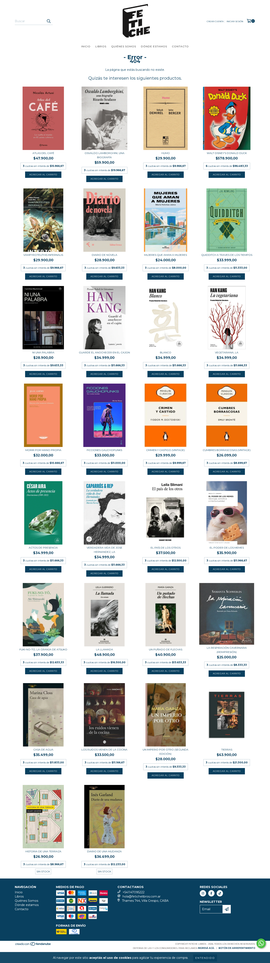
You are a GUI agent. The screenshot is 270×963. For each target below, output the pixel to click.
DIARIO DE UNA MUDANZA (104, 851)
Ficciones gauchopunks (104, 450)
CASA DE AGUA (43, 749)
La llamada (104, 649)
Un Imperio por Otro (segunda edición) (165, 751)
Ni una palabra (43, 352)
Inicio (85, 46)
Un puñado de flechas (165, 649)
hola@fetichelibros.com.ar (142, 896)
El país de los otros (166, 547)
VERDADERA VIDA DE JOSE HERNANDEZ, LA (104, 549)
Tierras (226, 749)
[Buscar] (48, 21)
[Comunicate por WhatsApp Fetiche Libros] (261, 943)
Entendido (205, 957)
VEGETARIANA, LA (226, 352)
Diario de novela (104, 254)
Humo (165, 153)
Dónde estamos (154, 46)
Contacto (180, 46)
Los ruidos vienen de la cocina (104, 749)
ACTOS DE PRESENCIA (43, 547)
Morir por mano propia (43, 450)
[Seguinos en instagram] (203, 893)
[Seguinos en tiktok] (220, 893)
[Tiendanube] (33, 945)
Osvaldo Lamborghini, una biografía (104, 155)
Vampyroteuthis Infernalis (43, 254)
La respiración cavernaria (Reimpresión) (227, 650)
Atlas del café (43, 153)
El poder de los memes (227, 547)
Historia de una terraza (43, 851)
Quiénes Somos (123, 46)
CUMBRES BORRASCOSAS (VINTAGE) (227, 450)
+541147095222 (133, 892)
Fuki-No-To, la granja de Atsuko (43, 649)
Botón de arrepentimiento (237, 948)
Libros (100, 46)
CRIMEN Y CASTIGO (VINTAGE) (165, 450)
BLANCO (165, 352)
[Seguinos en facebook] (211, 893)
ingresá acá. (206, 948)
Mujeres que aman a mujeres (165, 254)
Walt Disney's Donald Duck (227, 153)
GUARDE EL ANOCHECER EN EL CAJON (104, 352)
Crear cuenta (215, 21)
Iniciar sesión (235, 21)
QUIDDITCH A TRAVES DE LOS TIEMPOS (226, 254)
